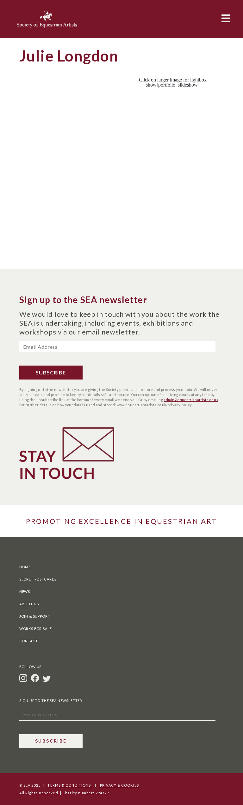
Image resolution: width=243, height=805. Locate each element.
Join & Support (34, 616)
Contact (28, 641)
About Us (29, 604)
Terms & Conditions (69, 785)
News (24, 591)
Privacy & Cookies (119, 785)
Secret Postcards (38, 579)
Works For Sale (35, 628)
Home (25, 567)
